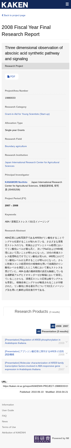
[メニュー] (67, 4)
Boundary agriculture (16, 146)
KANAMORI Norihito (16, 182)
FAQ (4, 415)
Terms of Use (9, 427)
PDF (12, 76)
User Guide (8, 410)
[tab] (37, 311)
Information (8, 404)
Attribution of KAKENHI (14, 432)
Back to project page (14, 15)
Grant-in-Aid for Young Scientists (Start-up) (27, 114)
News (5, 421)
